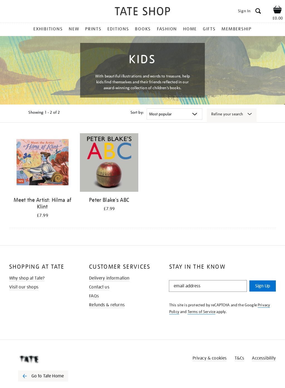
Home (190, 29)
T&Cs (239, 358)
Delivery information (109, 278)
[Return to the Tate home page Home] (142, 12)
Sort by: (137, 112)
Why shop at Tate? (27, 278)
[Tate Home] (47, 359)
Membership (237, 29)
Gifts (209, 29)
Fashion (167, 29)
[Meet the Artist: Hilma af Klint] (42, 163)
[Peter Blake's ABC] (109, 163)
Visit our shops (23, 287)
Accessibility (264, 358)
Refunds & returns (107, 305)
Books (143, 29)
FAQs (94, 296)
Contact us (99, 287)
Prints (93, 29)
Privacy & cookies (210, 358)
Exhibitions (48, 29)
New (74, 29)
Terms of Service (202, 311)
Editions (118, 29)
